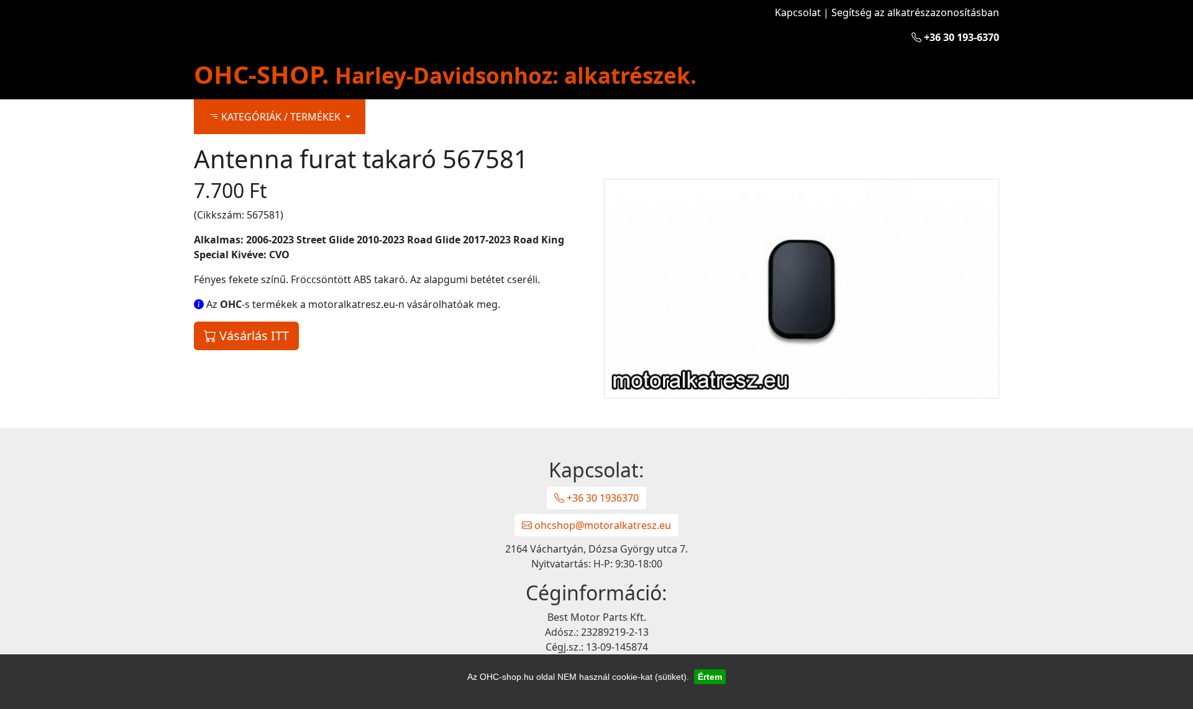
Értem (710, 677)
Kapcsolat (798, 12)
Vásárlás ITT (252, 335)
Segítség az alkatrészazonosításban (915, 12)
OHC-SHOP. (445, 74)
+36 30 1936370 (601, 498)
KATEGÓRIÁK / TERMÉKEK (281, 117)
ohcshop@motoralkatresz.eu (601, 525)
